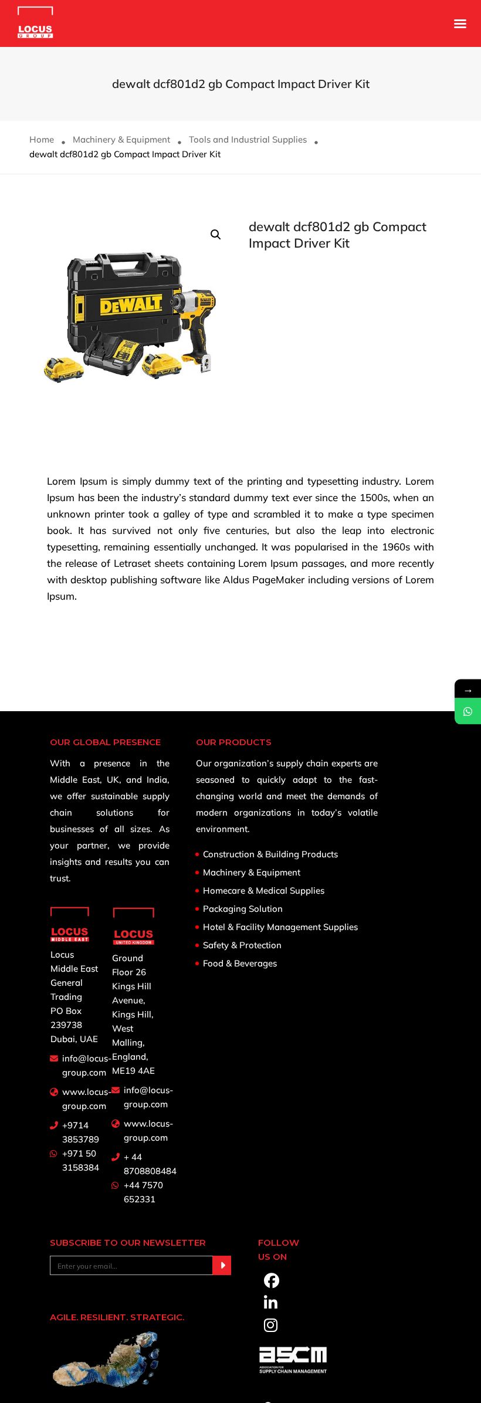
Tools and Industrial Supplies (248, 139)
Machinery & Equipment (121, 139)
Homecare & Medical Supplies (263, 890)
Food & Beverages (240, 963)
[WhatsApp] (468, 711)
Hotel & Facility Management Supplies (280, 927)
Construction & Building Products (270, 854)
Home (41, 139)
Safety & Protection (242, 945)
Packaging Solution (243, 909)
